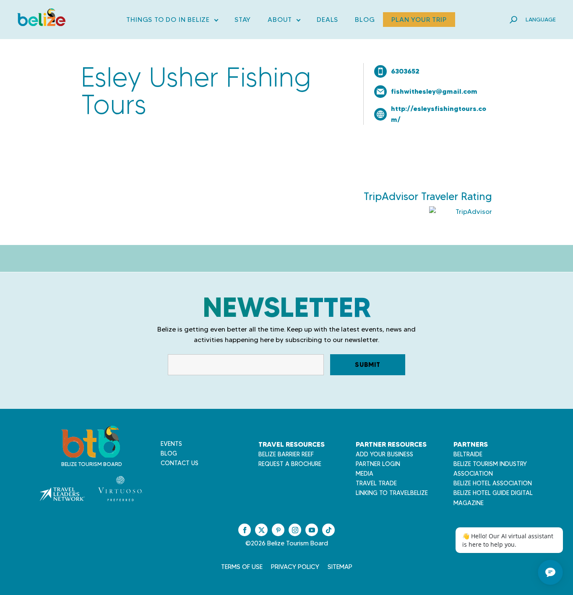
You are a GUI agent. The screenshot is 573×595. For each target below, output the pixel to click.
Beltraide (467, 454)
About (284, 21)
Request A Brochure (289, 464)
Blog (365, 20)
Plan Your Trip (418, 20)
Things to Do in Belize (172, 21)
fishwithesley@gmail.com (434, 91)
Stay (242, 20)
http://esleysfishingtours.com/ (438, 114)
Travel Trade (376, 483)
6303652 (405, 71)
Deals (327, 20)
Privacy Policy (295, 567)
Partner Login (378, 464)
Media (364, 473)
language (541, 19)
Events (171, 444)
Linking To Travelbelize (392, 493)
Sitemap (340, 567)
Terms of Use (242, 567)
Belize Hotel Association (492, 483)
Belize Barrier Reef (286, 454)
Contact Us (179, 463)
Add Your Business (384, 454)
